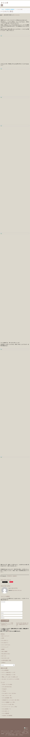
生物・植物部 (4, 651)
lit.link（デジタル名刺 (7, 684)
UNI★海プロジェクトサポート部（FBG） (11, 700)
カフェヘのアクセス (6, 644)
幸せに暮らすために (6, 653)
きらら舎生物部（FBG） (7, 697)
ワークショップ (5, 647)
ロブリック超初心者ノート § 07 (8, 672)
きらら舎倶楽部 (5, 670)
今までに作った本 (5, 658)
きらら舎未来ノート (6, 709)
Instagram (4, 689)
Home (3, 9)
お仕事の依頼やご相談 (6, 660)
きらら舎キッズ (5, 711)
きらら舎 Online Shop (7, 686)
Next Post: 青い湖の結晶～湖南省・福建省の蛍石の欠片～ (22, 623)
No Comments (17, 15)
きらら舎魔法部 (5, 713)
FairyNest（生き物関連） (7, 715)
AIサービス (4, 656)
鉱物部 (3, 649)
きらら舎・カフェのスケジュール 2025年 (10, 679)
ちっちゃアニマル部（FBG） (8, 704)
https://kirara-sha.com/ (17, 590)
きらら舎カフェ (5, 642)
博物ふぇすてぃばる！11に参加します (10, 677)
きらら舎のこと (5, 640)
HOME (8, 631)
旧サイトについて (5, 636)
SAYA (2, 15)
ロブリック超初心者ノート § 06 (8, 674)
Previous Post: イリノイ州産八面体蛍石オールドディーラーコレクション (7, 624)
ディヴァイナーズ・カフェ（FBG (9, 706)
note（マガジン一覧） (7, 695)
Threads (4, 691)
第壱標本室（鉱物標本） (10, 9)
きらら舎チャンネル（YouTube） (9, 693)
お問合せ (3, 662)
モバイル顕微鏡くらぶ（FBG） (9, 702)
